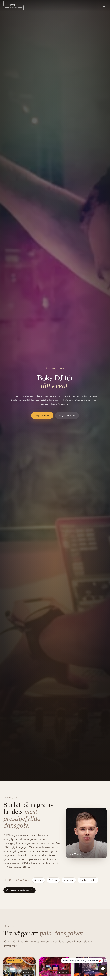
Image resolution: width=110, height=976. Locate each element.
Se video (28, 972)
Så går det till (65, 415)
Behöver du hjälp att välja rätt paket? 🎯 (82, 960)
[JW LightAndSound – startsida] (13, 5)
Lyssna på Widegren (19, 890)
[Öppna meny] (104, 5)
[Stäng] (105, 960)
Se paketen (40, 415)
